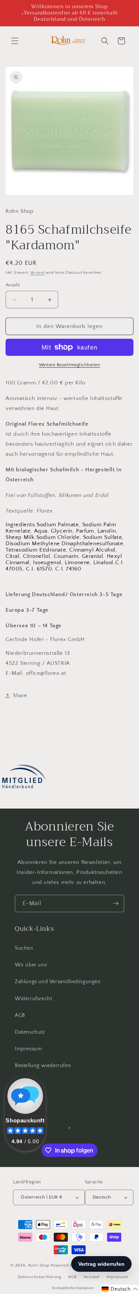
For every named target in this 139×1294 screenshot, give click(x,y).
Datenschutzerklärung (40, 1277)
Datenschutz (30, 1032)
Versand (37, 273)
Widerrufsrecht (33, 999)
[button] (15, 41)
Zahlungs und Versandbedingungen (58, 982)
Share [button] (20, 696)
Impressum (28, 1049)
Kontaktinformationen (73, 1288)
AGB (20, 1015)
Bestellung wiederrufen (43, 1066)
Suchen (24, 948)
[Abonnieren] (115, 903)
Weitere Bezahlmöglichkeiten (69, 364)
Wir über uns (31, 965)
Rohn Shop (39, 1265)
